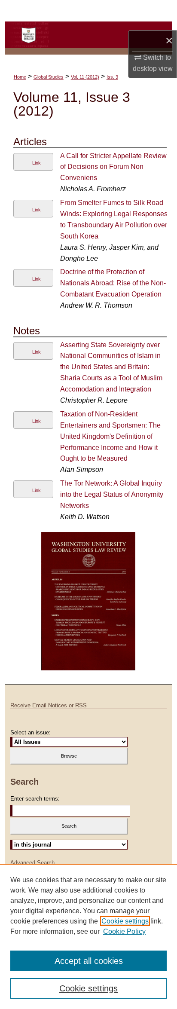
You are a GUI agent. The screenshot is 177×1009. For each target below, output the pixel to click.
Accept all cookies (89, 961)
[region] (88, 936)
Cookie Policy (124, 931)
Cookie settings (125, 921)
